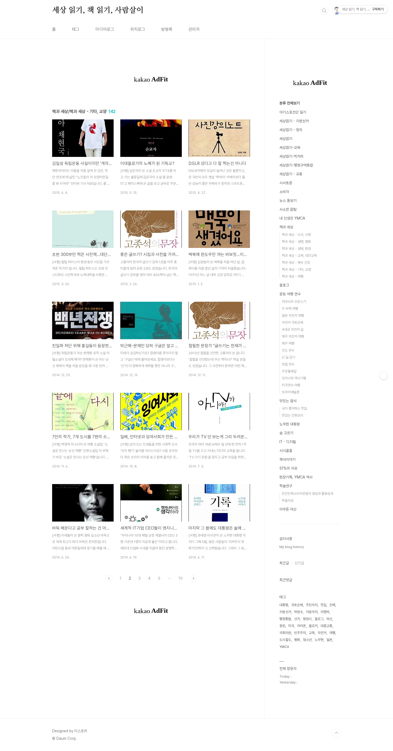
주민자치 (312, 605)
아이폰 (301, 626)
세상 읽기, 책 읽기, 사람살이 (98, 10)
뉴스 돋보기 (287, 200)
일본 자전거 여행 (293, 316)
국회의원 (285, 633)
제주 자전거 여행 (293, 336)
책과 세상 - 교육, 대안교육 (299, 256)
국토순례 (297, 605)
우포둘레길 (289, 371)
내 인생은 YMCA (292, 218)
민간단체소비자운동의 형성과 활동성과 (307, 494)
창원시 (307, 619)
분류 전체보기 (289, 103)
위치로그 (137, 29)
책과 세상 (286, 227)
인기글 (299, 563)
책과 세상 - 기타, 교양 (296, 269)
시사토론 (285, 183)
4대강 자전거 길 (292, 329)
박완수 (298, 612)
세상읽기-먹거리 (291, 156)
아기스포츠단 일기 (292, 112)
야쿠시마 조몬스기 (294, 302)
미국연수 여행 (291, 385)
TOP (336, 733)
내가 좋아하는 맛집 (294, 408)
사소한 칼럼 (287, 209)
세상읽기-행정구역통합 (296, 165)
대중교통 (326, 626)
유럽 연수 (288, 364)
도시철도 (285, 640)
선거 (297, 619)
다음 (193, 578)
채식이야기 (287, 459)
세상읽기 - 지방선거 (294, 121)
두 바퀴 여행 (290, 309)
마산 (329, 619)
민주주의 (300, 633)
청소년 (307, 640)
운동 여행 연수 (290, 294)
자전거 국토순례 (292, 322)
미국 (291, 626)
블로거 (313, 626)
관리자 (194, 29)
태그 (75, 29)
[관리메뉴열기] (384, 376)
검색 (324, 11)
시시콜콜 (285, 450)
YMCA (284, 647)
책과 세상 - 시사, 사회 (296, 235)
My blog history (291, 547)
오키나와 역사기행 (294, 378)
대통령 (283, 605)
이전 (109, 578)
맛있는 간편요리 (292, 415)
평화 (297, 640)
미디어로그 (104, 29)
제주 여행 (288, 343)
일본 (329, 640)
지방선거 (285, 612)
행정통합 (285, 619)
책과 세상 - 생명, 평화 (296, 242)
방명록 (166, 29)
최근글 (284, 563)
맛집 (323, 605)
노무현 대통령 (289, 424)
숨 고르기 (286, 433)
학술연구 (285, 486)
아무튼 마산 (287, 509)
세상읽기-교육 (289, 147)
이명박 (325, 612)
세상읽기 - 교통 (290, 174)
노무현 (319, 640)
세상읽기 (285, 139)
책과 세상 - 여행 (292, 276)
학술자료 (288, 501)
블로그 (284, 285)
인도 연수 (288, 350)
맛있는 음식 (287, 401)
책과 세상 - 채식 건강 (296, 263)
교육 (312, 633)
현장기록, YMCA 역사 (296, 477)
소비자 (284, 192)
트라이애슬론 (290, 392)
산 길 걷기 (288, 357)
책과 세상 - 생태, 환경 (296, 249)
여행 (332, 633)
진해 (332, 605)
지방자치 (312, 612)
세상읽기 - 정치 (290, 130)
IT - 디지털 (287, 442)
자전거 (322, 633)
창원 (282, 626)
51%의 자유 (288, 468)
